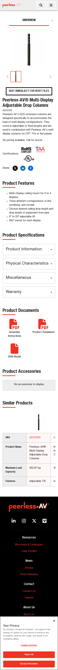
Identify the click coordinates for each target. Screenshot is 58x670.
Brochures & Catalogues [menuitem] (29, 545)
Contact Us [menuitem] (29, 591)
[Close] (51, 5)
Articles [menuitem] (29, 568)
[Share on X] (15, 168)
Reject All (29, 655)
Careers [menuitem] (29, 598)
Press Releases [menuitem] (29, 574)
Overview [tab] (29, 20)
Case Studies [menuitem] (29, 551)
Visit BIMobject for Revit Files (29, 91)
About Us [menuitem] (29, 614)
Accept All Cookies (29, 664)
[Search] (40, 5)
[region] (29, 643)
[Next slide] (50, 76)
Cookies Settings (29, 645)
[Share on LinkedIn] (22, 168)
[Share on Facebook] (30, 168)
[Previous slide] (7, 76)
